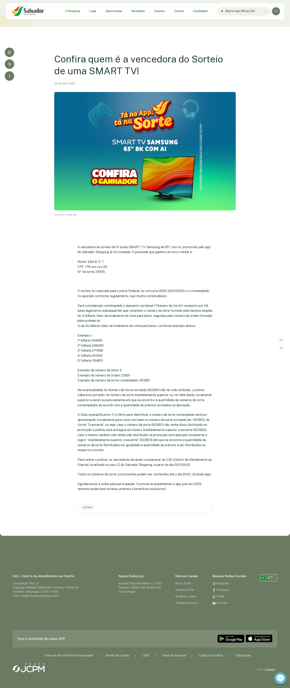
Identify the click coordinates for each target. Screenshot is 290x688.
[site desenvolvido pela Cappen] (270, 670)
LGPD (146, 655)
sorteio (87, 507)
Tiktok (220, 596)
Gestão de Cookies (117, 655)
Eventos (159, 11)
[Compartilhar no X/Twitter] (9, 64)
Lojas (92, 11)
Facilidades (200, 11)
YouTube (221, 602)
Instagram (222, 583)
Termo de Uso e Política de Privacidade (68, 655)
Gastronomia (114, 11)
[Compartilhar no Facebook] (9, 76)
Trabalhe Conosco (187, 602)
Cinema (179, 11)
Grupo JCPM (183, 583)
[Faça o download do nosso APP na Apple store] (259, 639)
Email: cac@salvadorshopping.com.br (36, 595)
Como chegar (127, 591)
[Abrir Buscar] (276, 11)
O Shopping (72, 11)
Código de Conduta (211, 655)
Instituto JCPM (184, 589)
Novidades (138, 11)
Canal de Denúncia (174, 655)
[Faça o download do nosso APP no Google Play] (231, 639)
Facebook (222, 589)
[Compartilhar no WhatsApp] (9, 52)
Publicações (243, 655)
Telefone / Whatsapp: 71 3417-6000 (35, 591)
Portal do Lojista (185, 596)
